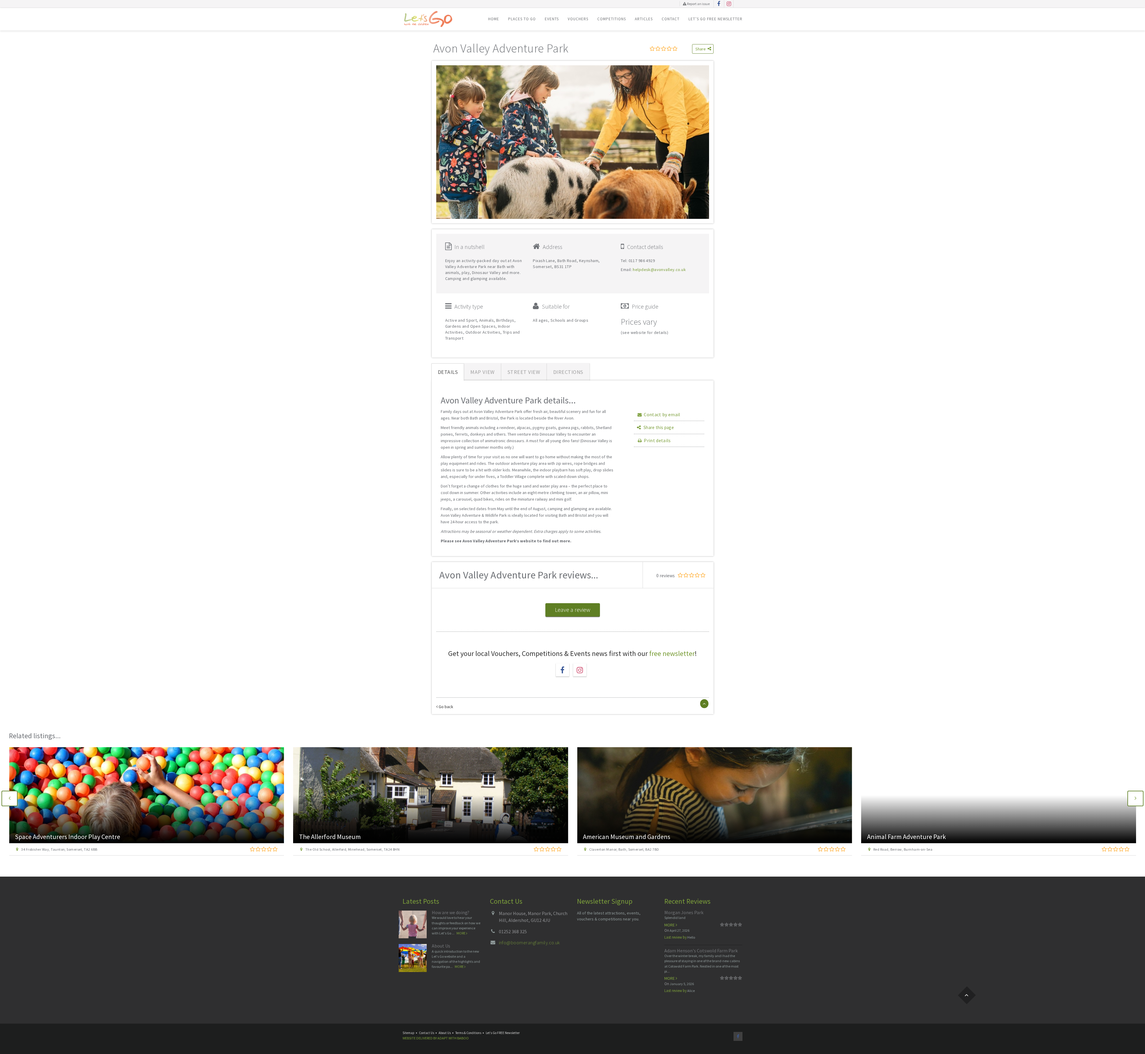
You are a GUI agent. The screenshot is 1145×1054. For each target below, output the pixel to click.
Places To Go (522, 18)
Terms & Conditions (468, 1033)
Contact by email (662, 414)
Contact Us (426, 1033)
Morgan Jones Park (683, 912)
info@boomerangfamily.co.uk (529, 942)
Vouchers (578, 18)
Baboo (463, 1038)
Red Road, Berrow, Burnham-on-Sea (618, 849)
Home (493, 18)
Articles (644, 18)
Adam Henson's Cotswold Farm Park (701, 951)
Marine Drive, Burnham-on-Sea (899, 849)
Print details (657, 440)
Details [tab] (448, 372)
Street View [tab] (523, 372)
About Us (441, 946)
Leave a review (572, 609)
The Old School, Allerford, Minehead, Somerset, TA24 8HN (68, 849)
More (461, 933)
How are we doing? (450, 912)
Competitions (611, 18)
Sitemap (408, 1033)
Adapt (442, 1038)
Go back (445, 706)
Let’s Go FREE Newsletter (715, 18)
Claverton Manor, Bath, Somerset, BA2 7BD (340, 849)
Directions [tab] (568, 372)
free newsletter (672, 653)
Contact (671, 18)
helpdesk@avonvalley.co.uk (659, 269)
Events (552, 18)
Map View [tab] (482, 372)
